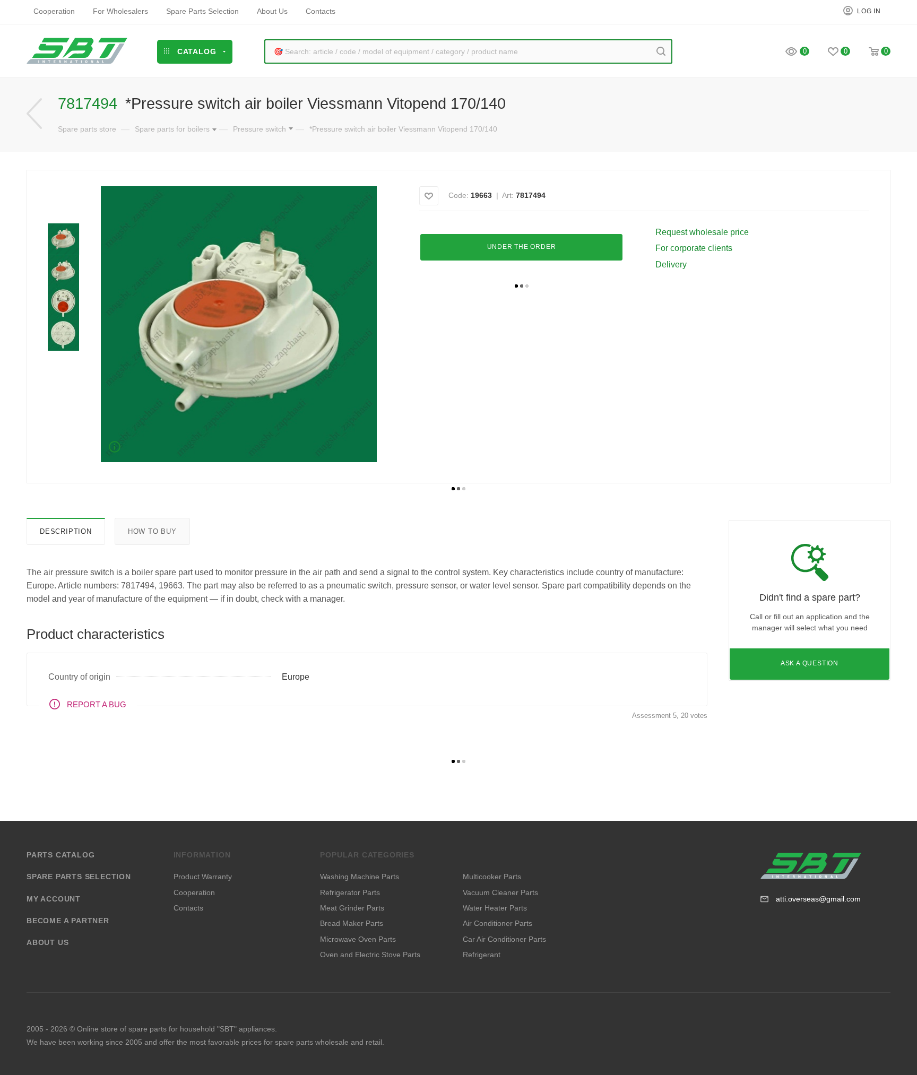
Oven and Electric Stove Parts (370, 954)
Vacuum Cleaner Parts (500, 892)
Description (66, 531)
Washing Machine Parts (359, 876)
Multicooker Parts (492, 876)
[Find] (661, 51)
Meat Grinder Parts (352, 908)
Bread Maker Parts (351, 923)
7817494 (531, 195)
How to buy (152, 531)
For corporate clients (693, 248)
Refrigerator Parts (350, 892)
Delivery (671, 264)
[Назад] (34, 113)
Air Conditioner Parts (497, 923)
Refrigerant (481, 954)
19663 (481, 195)
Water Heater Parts (495, 908)
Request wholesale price (702, 232)
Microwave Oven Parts (358, 939)
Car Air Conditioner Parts (504, 939)
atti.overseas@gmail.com (818, 899)
